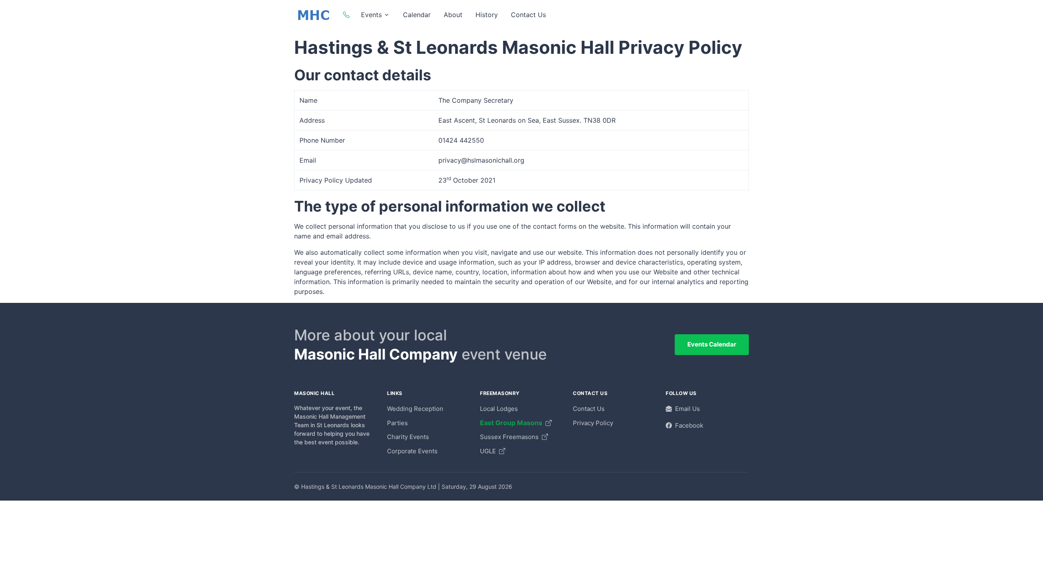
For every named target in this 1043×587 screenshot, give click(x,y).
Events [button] (371, 15)
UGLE (488, 451)
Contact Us (589, 409)
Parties (397, 423)
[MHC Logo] (313, 14)
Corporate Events (412, 451)
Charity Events (408, 437)
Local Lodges (499, 409)
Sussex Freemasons (510, 437)
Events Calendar (711, 344)
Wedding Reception (415, 409)
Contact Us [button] (528, 15)
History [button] (486, 15)
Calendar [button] (417, 15)
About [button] (453, 15)
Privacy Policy (593, 423)
